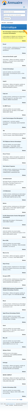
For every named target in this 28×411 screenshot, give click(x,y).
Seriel (4, 325)
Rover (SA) (5, 240)
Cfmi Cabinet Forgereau (9, 166)
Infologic (5, 362)
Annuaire (4, 22)
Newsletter (11, 405)
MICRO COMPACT (7, 375)
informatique (10, 22)
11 (16, 399)
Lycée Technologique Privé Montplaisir (13, 118)
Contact (6, 405)
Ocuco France (6, 153)
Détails (24, 40)
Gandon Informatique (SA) (9, 387)
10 (14, 399)
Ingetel (4, 81)
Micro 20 (5, 337)
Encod (4, 44)
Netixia (4, 203)
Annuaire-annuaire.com (10, 403)
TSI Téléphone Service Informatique (12, 141)
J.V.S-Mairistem (7, 191)
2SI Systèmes (6, 228)
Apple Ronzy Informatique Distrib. (11, 313)
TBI (4, 130)
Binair (4, 300)
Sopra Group (6, 263)
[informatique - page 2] (21, 399)
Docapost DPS (6, 276)
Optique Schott (7, 350)
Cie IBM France (7, 106)
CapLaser (5, 93)
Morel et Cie (6, 252)
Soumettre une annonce (18, 405)
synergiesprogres (7, 178)
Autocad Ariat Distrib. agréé (10, 56)
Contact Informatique (8, 68)
